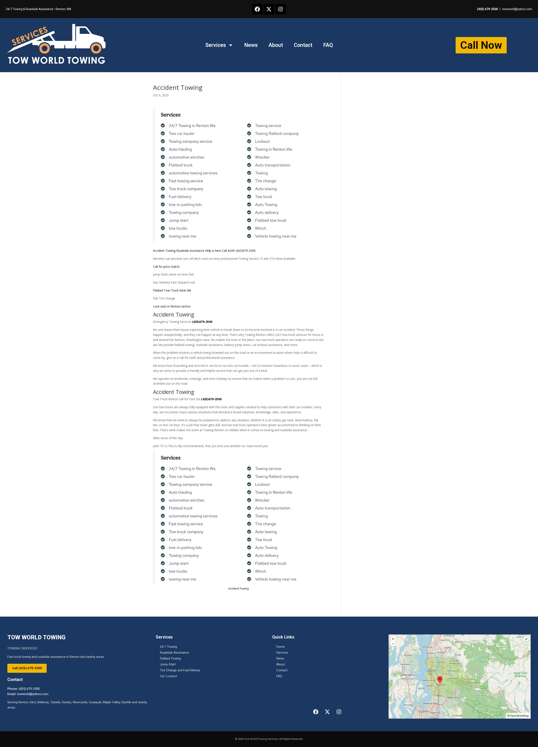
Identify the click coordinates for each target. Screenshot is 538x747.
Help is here (213, 251)
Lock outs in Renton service (172, 306)
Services (215, 45)
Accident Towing (164, 251)
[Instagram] (280, 9)
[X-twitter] (269, 9)
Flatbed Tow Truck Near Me (172, 290)
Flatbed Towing (170, 658)
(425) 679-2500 (487, 9)
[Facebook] (257, 9)
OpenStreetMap (519, 716)
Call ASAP (228, 251)
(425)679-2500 (246, 251)
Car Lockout (168, 676)
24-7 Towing (168, 647)
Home (280, 647)
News (251, 45)
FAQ (328, 45)
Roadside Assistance (189, 251)
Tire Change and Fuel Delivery (180, 670)
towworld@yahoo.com (517, 9)
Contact (303, 45)
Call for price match (166, 267)
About (276, 45)
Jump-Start (168, 664)
